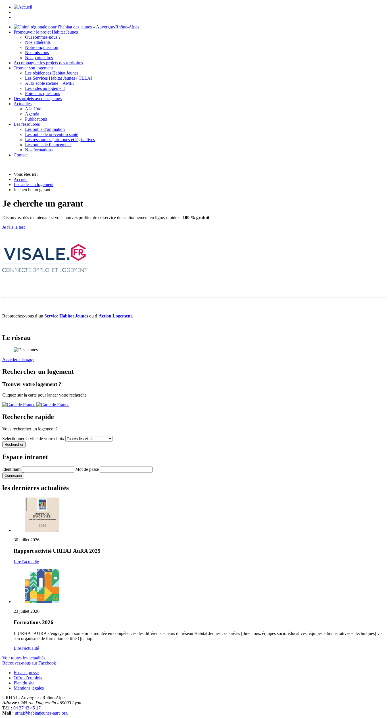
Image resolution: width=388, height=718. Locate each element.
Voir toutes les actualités (23, 657)
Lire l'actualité (26, 561)
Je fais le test (13, 227)
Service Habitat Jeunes (66, 315)
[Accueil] (76, 26)
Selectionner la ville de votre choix (33, 438)
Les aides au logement (33, 184)
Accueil (21, 179)
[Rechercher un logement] (35, 404)
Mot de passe (87, 469)
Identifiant (11, 469)
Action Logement (115, 315)
